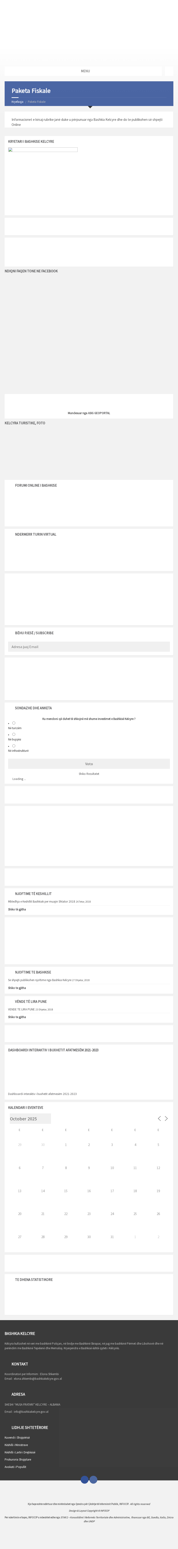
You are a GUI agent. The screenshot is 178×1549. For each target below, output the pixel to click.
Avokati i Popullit (15, 1467)
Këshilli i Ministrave (16, 1445)
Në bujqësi (14, 739)
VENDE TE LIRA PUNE (21, 1009)
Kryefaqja (17, 102)
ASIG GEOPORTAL (99, 413)
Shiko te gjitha (17, 988)
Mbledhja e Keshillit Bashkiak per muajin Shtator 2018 (41, 901)
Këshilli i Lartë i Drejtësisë (20, 1452)
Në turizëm (15, 728)
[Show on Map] (169, 71)
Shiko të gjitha (17, 909)
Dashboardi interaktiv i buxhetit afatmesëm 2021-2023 (42, 1094)
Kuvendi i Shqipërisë (17, 1438)
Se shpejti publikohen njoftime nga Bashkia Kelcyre (39, 980)
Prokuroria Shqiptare (18, 1459)
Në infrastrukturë (18, 751)
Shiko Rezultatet (89, 774)
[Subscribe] (165, 647)
